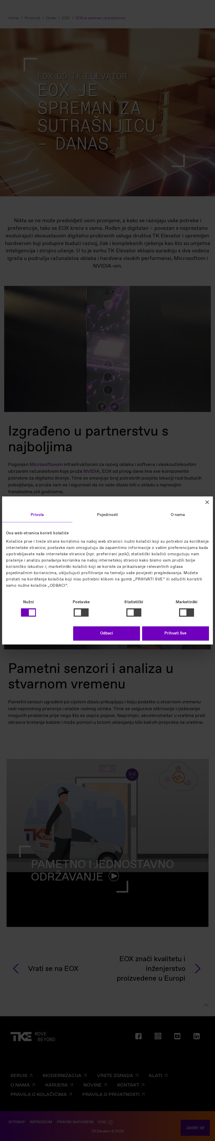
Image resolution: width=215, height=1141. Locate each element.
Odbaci (106, 633)
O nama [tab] (178, 515)
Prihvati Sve (175, 633)
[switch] (81, 612)
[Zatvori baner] (207, 502)
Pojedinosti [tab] (107, 515)
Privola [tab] (37, 515)
